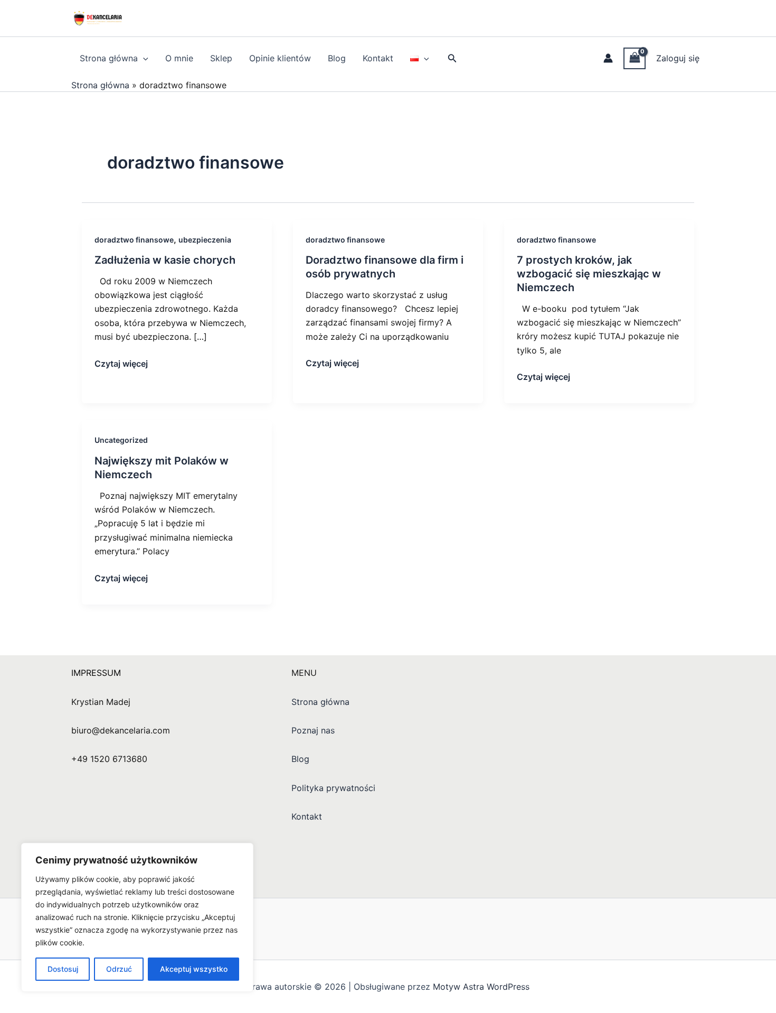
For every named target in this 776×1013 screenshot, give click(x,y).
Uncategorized (121, 439)
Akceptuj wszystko (194, 968)
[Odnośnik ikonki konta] (608, 58)
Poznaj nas (313, 730)
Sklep (221, 58)
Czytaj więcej (121, 363)
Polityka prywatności (333, 788)
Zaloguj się (677, 58)
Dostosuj (63, 968)
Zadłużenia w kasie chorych (164, 260)
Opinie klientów (280, 58)
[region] (137, 917)
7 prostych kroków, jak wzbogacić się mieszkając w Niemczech (589, 274)
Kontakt (378, 58)
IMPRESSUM (96, 672)
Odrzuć (119, 968)
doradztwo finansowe (134, 239)
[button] (143, 58)
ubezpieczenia (204, 239)
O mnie (179, 58)
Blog (337, 58)
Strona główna (109, 58)
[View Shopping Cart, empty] (634, 58)
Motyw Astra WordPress (481, 986)
